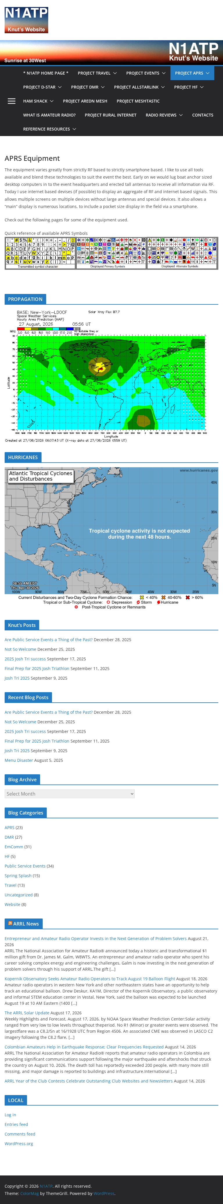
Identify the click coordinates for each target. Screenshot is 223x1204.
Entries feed (16, 1124)
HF (7, 856)
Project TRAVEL (94, 73)
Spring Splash (18, 875)
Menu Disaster (19, 760)
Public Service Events (25, 866)
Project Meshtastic (138, 101)
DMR (9, 837)
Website (12, 904)
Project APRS (189, 73)
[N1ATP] (111, 44)
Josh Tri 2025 (17, 678)
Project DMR (84, 87)
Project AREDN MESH (85, 101)
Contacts (202, 115)
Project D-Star (39, 87)
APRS (10, 827)
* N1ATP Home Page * (46, 73)
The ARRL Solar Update (27, 1013)
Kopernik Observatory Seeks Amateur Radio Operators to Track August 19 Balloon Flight (90, 978)
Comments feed (20, 1134)
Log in (10, 1114)
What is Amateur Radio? (49, 115)
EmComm (14, 846)
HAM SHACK (35, 101)
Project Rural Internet (110, 115)
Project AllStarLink (136, 87)
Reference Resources (46, 129)
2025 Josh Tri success (25, 659)
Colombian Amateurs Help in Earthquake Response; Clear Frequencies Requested (84, 1047)
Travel (11, 885)
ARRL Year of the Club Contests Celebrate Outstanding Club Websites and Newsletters (89, 1081)
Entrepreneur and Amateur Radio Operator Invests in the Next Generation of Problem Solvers (96, 938)
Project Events (142, 73)
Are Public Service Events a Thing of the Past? (49, 639)
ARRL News (26, 924)
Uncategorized (19, 895)
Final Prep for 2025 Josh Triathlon (37, 668)
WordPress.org (19, 1143)
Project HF (185, 87)
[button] (114, 73)
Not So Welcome (20, 649)
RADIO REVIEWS (161, 115)
